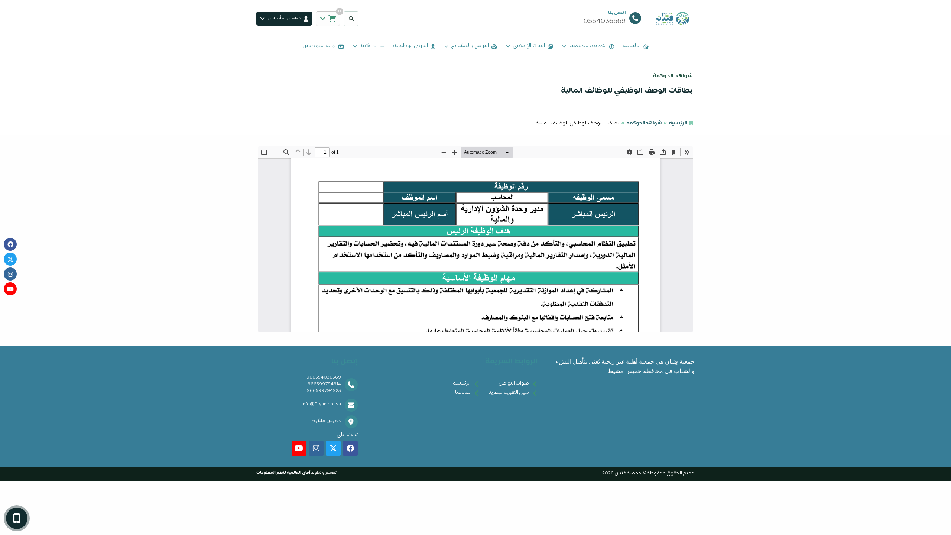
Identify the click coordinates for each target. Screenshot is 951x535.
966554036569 (323, 378)
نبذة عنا (463, 393)
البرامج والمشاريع (470, 46)
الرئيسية (631, 46)
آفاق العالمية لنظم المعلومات (283, 473)
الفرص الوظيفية (410, 46)
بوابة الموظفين (319, 46)
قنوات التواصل (514, 384)
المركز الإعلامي (529, 46)
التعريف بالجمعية (588, 46)
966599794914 (324, 384)
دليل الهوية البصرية (509, 393)
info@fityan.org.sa (321, 405)
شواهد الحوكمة (644, 124)
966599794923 (324, 391)
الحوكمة (369, 46)
